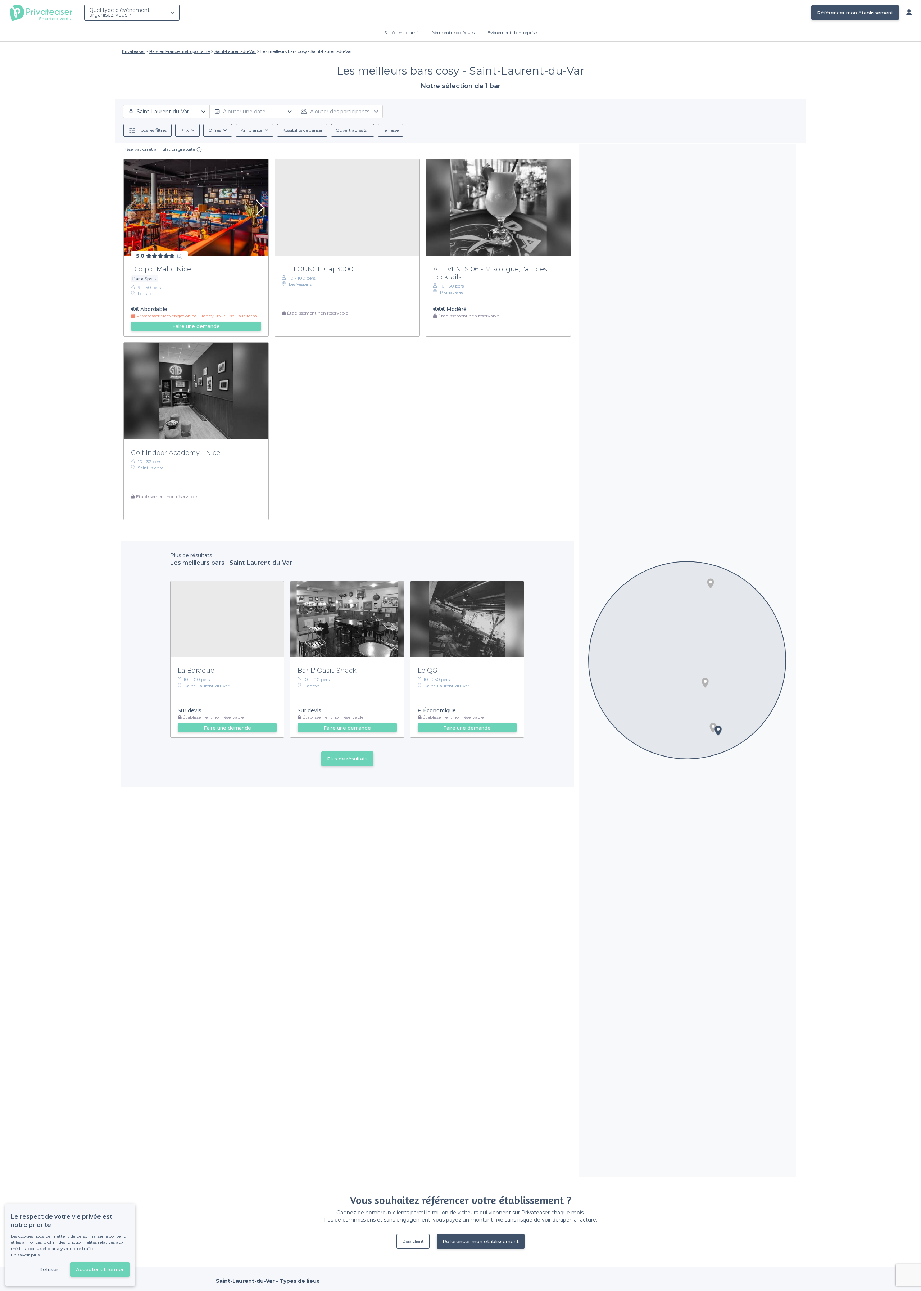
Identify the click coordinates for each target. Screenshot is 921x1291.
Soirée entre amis (401, 32)
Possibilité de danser (302, 130)
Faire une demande (196, 326)
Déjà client (413, 1241)
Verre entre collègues (453, 32)
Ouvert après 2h (352, 130)
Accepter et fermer (100, 1269)
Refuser (48, 1269)
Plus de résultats (347, 759)
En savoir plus (25, 1255)
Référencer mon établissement (855, 12)
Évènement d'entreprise (512, 32)
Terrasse (390, 130)
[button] (710, 583)
